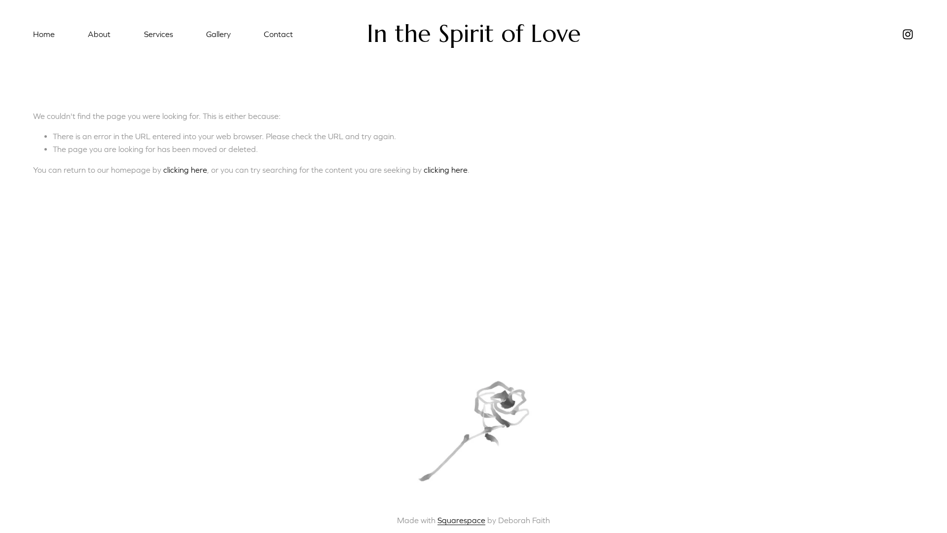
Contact (278, 34)
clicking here (185, 169)
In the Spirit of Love (474, 34)
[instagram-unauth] (908, 34)
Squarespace (461, 520)
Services (158, 34)
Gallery (218, 34)
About (99, 34)
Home (44, 34)
